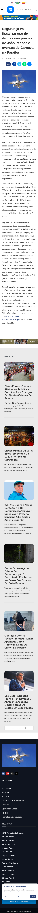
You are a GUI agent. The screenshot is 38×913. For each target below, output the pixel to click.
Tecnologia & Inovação (12, 817)
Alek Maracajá (8, 841)
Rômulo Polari (8, 878)
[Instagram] (12, 773)
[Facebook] (3, 773)
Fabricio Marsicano (10, 863)
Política (5, 813)
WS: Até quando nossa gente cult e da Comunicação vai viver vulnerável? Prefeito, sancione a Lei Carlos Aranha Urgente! (18, 512)
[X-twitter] (16, 773)
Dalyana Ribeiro (8, 856)
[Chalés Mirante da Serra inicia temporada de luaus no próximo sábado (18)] (19, 436)
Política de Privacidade (10, 892)
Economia (6, 788)
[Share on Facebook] (14, 64)
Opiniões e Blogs (9, 809)
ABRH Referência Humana (13, 833)
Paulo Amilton (8, 871)
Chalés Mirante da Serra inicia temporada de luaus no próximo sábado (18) (18, 455)
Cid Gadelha (7, 852)
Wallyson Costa (10, 58)
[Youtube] (7, 773)
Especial (5, 792)
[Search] (36, 9)
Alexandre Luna (8, 844)
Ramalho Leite (8, 874)
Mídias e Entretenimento (13, 800)
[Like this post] (9, 64)
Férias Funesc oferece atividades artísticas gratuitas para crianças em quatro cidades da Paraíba (18, 392)
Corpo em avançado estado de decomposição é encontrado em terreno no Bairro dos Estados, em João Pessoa (18, 576)
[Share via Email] (29, 64)
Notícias (5, 805)
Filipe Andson (7, 867)
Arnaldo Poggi (8, 848)
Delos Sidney (7, 859)
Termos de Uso (22, 892)
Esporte (5, 796)
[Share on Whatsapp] (24, 64)
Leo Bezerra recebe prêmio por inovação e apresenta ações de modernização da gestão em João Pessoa (18, 701)
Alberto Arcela (8, 837)
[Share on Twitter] (19, 64)
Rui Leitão (6, 882)
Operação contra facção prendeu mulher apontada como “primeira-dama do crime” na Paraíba (18, 641)
